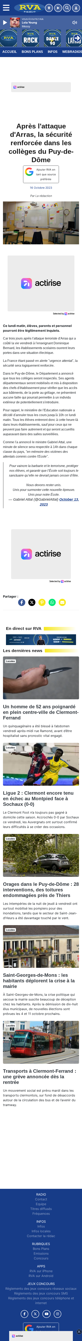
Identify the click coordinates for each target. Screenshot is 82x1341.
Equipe (41, 1204)
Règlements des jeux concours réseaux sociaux (41, 1289)
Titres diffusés (41, 1209)
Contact (41, 1199)
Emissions (41, 1253)
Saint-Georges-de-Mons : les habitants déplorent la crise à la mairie (39, 980)
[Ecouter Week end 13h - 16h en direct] (41, 639)
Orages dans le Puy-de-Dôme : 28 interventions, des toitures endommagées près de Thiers (41, 889)
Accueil (9, 51)
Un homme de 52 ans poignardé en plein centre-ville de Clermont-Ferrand (41, 712)
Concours (41, 1258)
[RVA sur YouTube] (46, 1314)
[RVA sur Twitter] (35, 1314)
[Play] (5, 22)
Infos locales (41, 1231)
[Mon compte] (76, 8)
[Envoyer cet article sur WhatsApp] (51, 604)
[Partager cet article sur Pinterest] (41, 604)
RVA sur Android (41, 1276)
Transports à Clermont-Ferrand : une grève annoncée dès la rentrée (39, 1076)
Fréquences (41, 1214)
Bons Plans (32, 51)
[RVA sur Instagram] (57, 1314)
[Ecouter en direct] (58, 8)
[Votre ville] (49, 8)
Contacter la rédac (41, 1236)
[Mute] (75, 23)
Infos (53, 51)
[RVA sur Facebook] (24, 1314)
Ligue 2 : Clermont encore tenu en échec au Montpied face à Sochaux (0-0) (38, 798)
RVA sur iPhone (41, 1271)
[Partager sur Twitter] (30, 604)
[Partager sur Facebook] (20, 604)
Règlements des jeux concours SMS (41, 1293)
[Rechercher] (67, 8)
